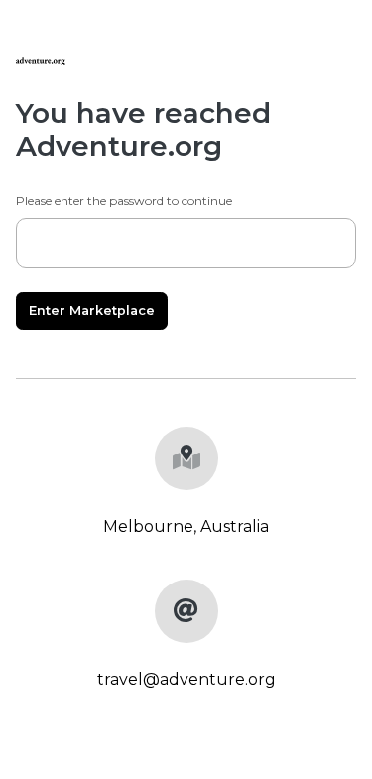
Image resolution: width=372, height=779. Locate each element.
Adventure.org (119, 146)
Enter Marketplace (92, 310)
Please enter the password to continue (124, 201)
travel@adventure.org (186, 679)
